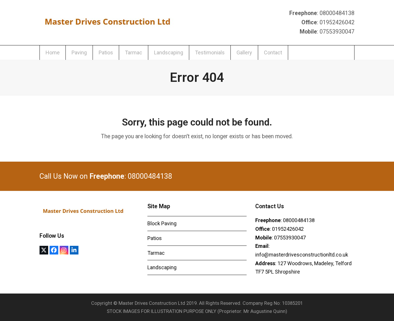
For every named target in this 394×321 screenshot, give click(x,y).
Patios (154, 238)
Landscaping (162, 267)
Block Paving (162, 223)
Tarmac (156, 253)
